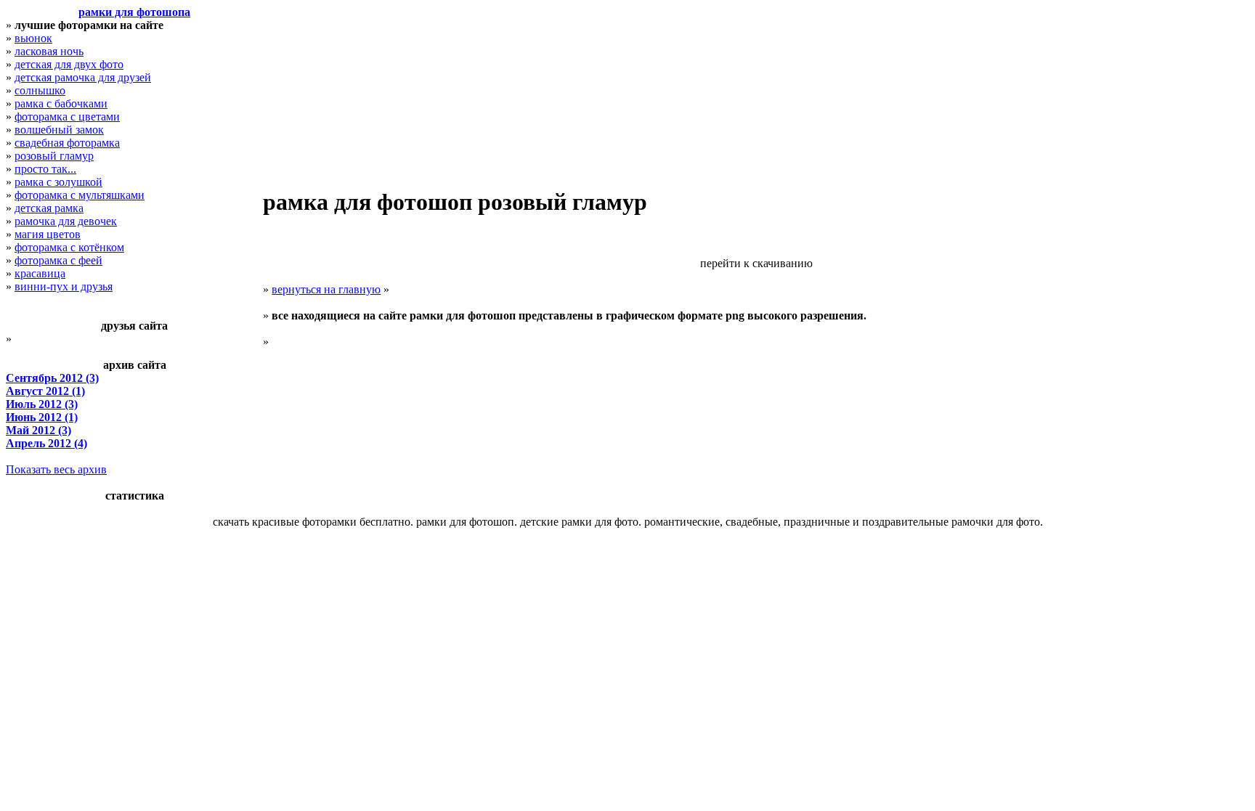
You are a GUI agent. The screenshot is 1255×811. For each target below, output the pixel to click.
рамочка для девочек (66, 221)
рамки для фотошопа (134, 12)
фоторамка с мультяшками (80, 195)
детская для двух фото (69, 64)
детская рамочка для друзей (83, 77)
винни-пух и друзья (64, 286)
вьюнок (33, 38)
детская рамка (49, 208)
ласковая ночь (49, 51)
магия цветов (48, 234)
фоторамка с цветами (67, 116)
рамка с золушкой (58, 182)
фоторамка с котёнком (69, 247)
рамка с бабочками (61, 103)
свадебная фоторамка (67, 142)
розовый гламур (54, 156)
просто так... (45, 169)
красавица (40, 273)
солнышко (40, 90)
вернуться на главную (326, 289)
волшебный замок (59, 129)
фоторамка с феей (58, 260)
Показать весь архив (56, 469)
